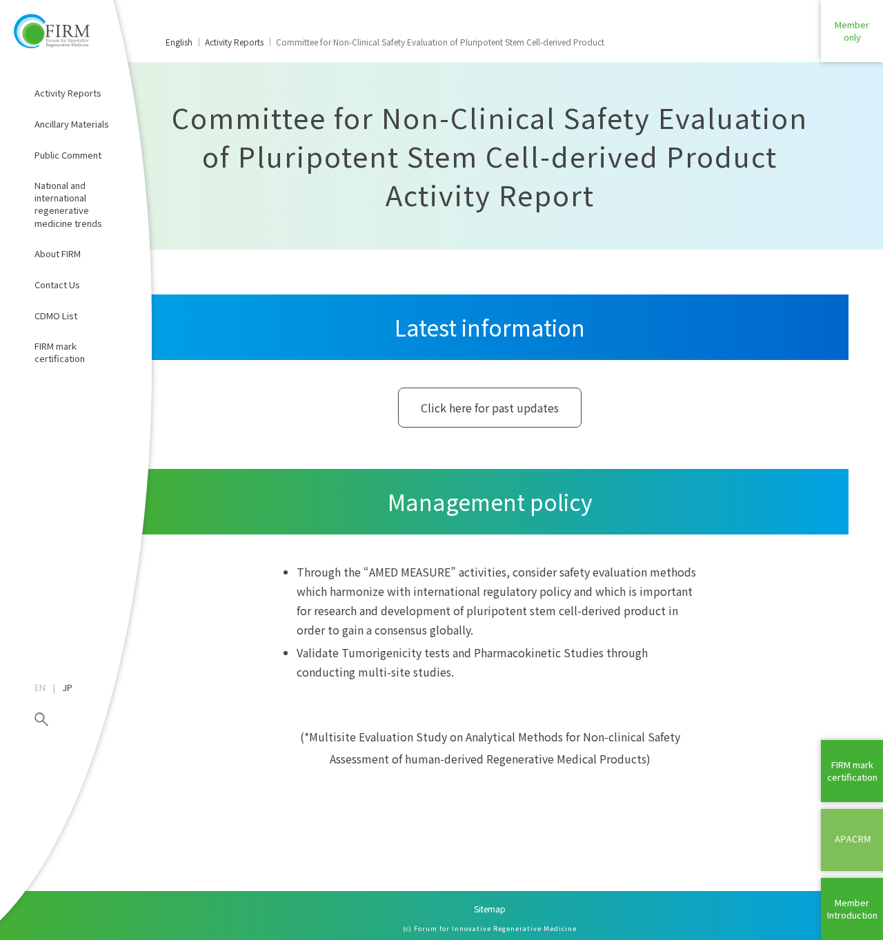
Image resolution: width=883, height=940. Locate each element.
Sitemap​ (490, 908)
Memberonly (852, 30)
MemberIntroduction (852, 908)
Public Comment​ (67, 154)
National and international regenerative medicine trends (68, 204)
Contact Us (57, 284)
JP (67, 687)
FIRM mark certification (59, 352)
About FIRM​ (57, 253)
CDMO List (55, 315)
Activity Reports (67, 92)
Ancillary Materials (71, 123)
